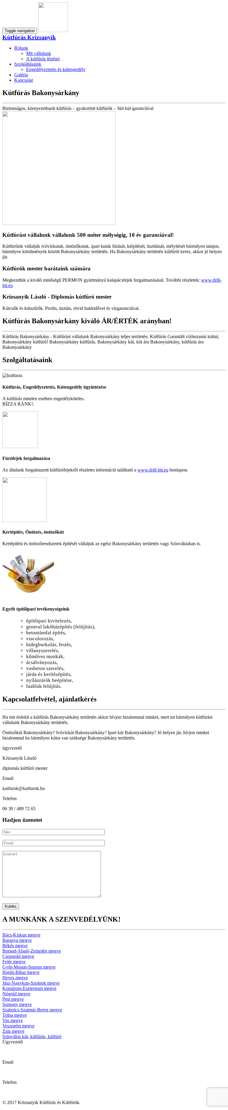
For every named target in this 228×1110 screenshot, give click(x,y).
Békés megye (15, 945)
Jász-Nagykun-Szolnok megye (31, 983)
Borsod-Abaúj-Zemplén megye (31, 950)
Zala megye (13, 1031)
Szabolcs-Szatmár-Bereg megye (32, 1009)
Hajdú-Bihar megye (20, 972)
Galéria (21, 74)
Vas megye (12, 1020)
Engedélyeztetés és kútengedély (56, 69)
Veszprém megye (18, 1025)
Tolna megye (14, 1015)
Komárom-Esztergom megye (29, 988)
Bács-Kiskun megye (21, 934)
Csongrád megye (18, 956)
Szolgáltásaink (27, 64)
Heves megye (15, 977)
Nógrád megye (16, 993)
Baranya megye (17, 940)
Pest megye (13, 999)
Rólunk (21, 48)
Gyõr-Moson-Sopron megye (29, 966)
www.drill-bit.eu (152, 469)
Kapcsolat (23, 80)
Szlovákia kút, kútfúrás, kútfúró (31, 1036)
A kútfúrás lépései (43, 58)
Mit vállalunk (38, 53)
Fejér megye (14, 961)
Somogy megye (17, 1004)
